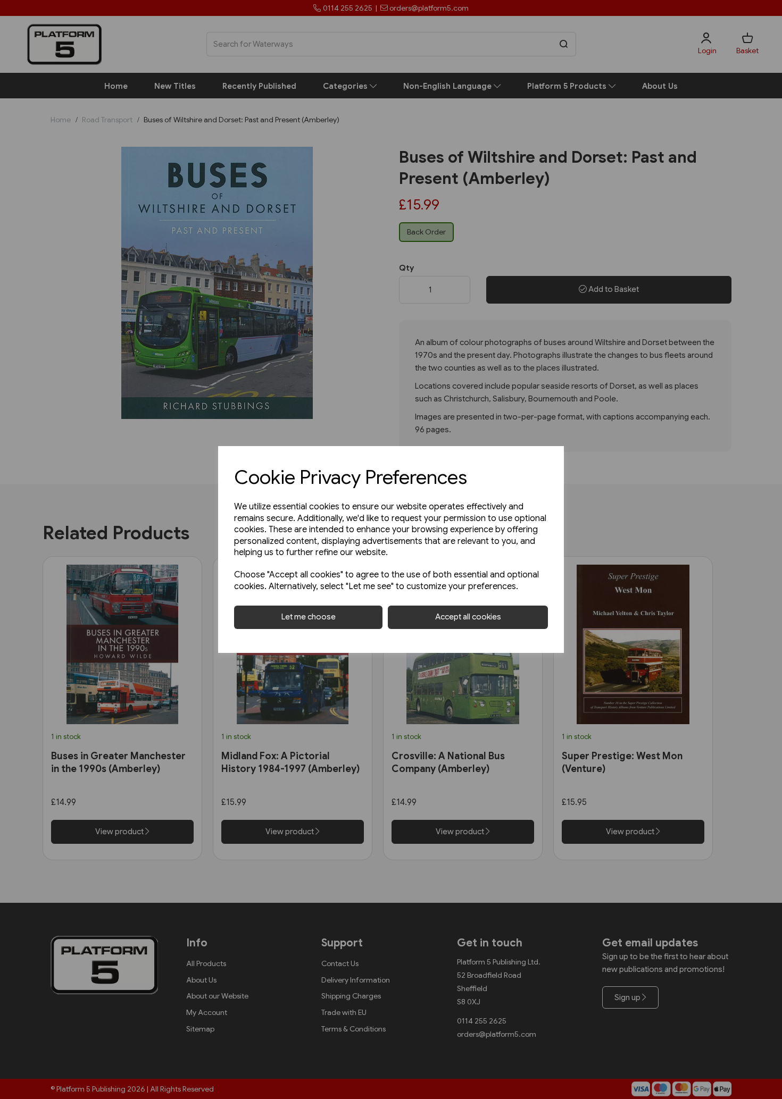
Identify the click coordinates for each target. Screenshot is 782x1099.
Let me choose (308, 617)
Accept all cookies (468, 617)
